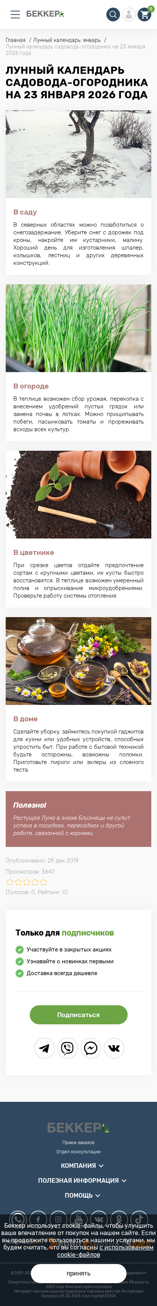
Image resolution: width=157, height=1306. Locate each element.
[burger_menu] (15, 14)
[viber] (67, 1048)
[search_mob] (113, 14)
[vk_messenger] (114, 1048)
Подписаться (78, 1015)
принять (79, 1273)
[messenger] (90, 1048)
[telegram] (44, 1048)
